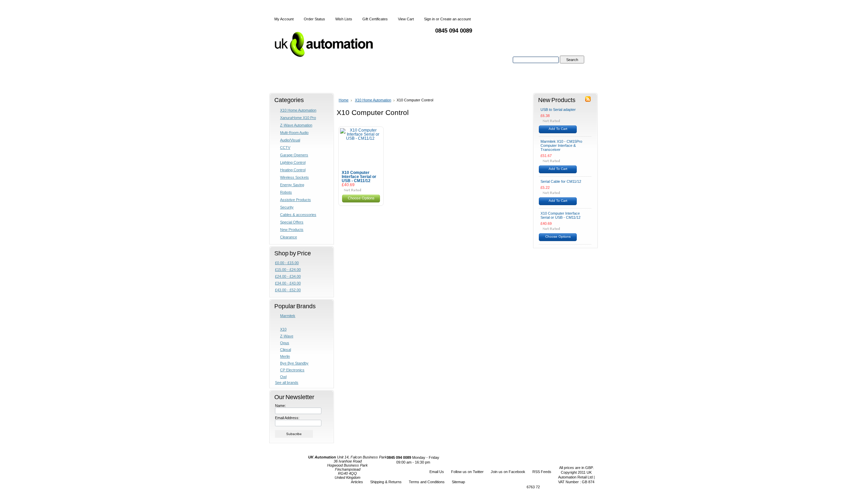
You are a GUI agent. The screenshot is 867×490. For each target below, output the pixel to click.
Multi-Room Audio (294, 133)
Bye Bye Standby (294, 363)
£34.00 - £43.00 (288, 283)
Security (287, 207)
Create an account (455, 19)
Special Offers (291, 222)
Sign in (429, 19)
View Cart (406, 19)
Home (343, 100)
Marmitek (287, 316)
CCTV (285, 147)
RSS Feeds (541, 472)
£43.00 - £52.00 (288, 290)
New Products (291, 230)
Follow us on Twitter (467, 472)
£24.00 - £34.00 (288, 276)
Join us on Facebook (508, 472)
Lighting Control (292, 162)
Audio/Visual (290, 140)
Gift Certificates (375, 19)
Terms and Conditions (427, 482)
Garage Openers (294, 155)
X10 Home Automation (298, 110)
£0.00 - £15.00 (287, 263)
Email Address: (287, 418)
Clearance (288, 237)
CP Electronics (292, 370)
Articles (357, 482)
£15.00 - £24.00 (288, 270)
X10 (283, 329)
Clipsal (285, 350)
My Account (284, 19)
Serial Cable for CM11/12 (561, 181)
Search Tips (572, 67)
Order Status (314, 19)
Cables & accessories (298, 215)
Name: (280, 406)
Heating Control (292, 170)
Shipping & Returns (386, 482)
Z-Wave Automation (296, 125)
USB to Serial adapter (558, 109)
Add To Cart (558, 129)
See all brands (286, 382)
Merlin (285, 356)
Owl (283, 377)
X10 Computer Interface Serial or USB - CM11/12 (359, 177)
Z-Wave (286, 336)
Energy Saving (292, 185)
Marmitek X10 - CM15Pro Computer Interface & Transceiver (561, 145)
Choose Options (361, 198)
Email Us (436, 472)
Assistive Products (295, 200)
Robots (286, 192)
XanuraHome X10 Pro (298, 118)
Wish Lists (343, 19)
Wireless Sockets (294, 177)
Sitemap (458, 482)
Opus (284, 343)
